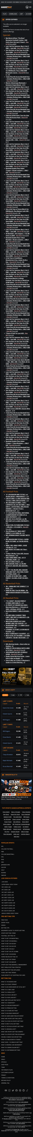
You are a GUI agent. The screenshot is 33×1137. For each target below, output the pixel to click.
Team (3, 1067)
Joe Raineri (26, 827)
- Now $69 (17, 117)
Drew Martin (7, 737)
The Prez (6, 831)
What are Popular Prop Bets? (10, 1000)
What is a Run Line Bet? (8, 997)
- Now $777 (18, 140)
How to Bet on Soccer (8, 946)
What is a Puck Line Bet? (9, 995)
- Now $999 (18, 362)
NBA (2, 851)
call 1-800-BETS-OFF (20, 1105)
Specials (4, 1062)
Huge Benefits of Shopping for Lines (13, 975)
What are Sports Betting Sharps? (12, 1031)
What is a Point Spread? (9, 984)
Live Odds (5, 882)
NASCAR (3, 875)
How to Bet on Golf (7, 949)
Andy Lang (16, 834)
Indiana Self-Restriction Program (16, 1110)
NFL (2, 846)
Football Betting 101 (8, 936)
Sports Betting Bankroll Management (14, 964)
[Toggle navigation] (30, 7)
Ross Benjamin (7, 834)
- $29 (17, 521)
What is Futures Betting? (9, 1010)
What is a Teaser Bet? (8, 1003)
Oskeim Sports (7, 714)
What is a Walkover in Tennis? (11, 1039)
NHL (2, 857)
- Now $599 (17, 280)
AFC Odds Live (6, 889)
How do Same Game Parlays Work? (12, 1016)
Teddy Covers (17, 827)
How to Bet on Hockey (8, 943)
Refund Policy (6, 1080)
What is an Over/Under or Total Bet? (13, 987)
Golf (2, 870)
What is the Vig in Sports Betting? (12, 1026)
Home (3, 1057)
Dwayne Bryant (15, 831)
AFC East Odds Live (8, 895)
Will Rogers (6, 720)
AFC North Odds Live (8, 905)
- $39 (17, 515)
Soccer (3, 867)
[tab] (5, 695)
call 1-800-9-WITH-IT (20, 1109)
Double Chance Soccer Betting (11, 1037)
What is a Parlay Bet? (8, 992)
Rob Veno (16, 836)
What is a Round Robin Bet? (10, 1005)
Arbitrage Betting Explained (10, 970)
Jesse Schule (25, 819)
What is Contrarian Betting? (10, 1050)
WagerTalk (16, 1129)
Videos (3, 925)
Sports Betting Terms (8, 933)
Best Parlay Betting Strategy (11, 967)
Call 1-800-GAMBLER (23, 1102)
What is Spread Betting (8, 1008)
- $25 (18, 507)
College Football (7, 849)
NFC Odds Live (6, 887)
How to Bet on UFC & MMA (9, 951)
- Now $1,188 (17, 211)
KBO (2, 862)
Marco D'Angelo (15, 812)
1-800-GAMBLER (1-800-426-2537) (20, 1099)
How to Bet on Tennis (8, 959)
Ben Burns (6, 814)
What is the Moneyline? (8, 982)
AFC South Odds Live (8, 911)
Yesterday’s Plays (7, 1070)
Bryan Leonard (17, 819)
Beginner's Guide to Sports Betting (13, 930)
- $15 (17, 607)
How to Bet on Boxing (8, 954)
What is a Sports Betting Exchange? (13, 1034)
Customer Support (7, 1072)
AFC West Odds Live (8, 900)
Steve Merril (25, 822)
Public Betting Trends (8, 972)
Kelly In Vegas (25, 831)
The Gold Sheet (17, 817)
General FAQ (5, 1083)
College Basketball (7, 854)
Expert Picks (5, 922)
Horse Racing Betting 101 (9, 957)
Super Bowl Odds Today (9, 884)
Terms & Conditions (7, 1078)
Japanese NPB (5, 865)
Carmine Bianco (25, 834)
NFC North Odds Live (8, 903)
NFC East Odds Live (8, 892)
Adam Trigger (8, 827)
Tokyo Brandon (8, 754)
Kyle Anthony (16, 822)
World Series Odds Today (10, 913)
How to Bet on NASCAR (8, 962)
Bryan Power (8, 822)
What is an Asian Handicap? (10, 1013)
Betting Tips (5, 928)
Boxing (3, 872)
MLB (2, 859)
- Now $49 (18, 56)
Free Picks (4, 920)
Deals (3, 1059)
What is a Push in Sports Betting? (12, 1021)
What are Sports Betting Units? (11, 1018)
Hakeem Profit (8, 817)
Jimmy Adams (7, 824)
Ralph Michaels (7, 760)
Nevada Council (7, 1118)
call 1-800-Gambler (20, 1123)
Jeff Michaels (26, 829)
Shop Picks (4, 1064)
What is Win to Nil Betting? (10, 1024)
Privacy (3, 1075)
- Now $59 (17, 170)
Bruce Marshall (7, 766)
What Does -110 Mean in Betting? (12, 1042)
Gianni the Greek (8, 708)
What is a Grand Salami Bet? (10, 1047)
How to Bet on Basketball (10, 938)
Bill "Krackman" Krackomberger (21, 824)
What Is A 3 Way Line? (8, 989)
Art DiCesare (7, 819)
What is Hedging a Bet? (8, 1029)
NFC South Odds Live (8, 908)
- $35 (17, 578)
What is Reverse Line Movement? (11, 1045)
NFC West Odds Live (8, 897)
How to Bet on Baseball (9, 941)
